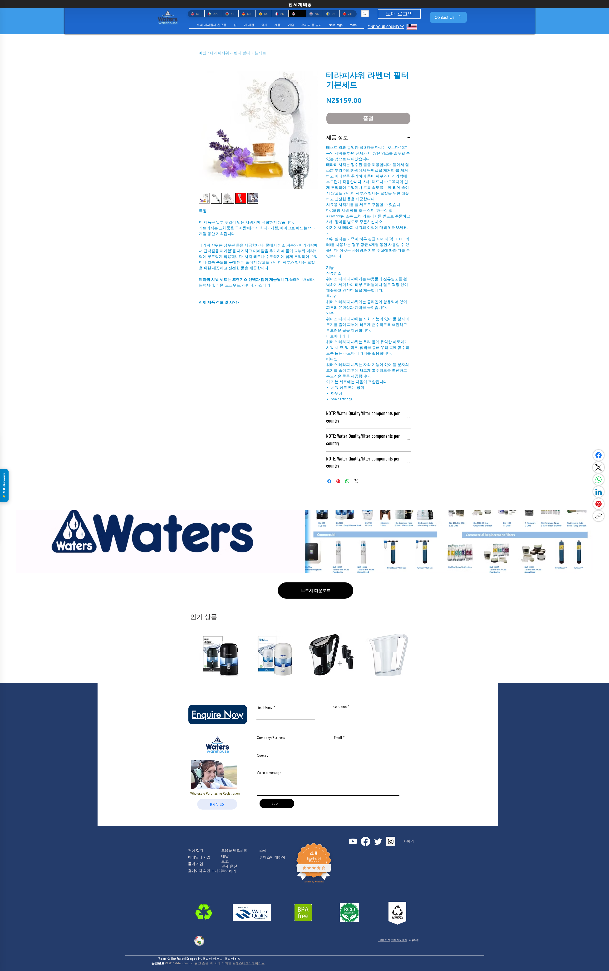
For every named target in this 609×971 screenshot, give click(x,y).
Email (338, 737)
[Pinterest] (598, 503)
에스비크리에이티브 (250, 963)
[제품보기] (222, 655)
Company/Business (271, 737)
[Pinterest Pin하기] (338, 481)
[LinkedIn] (598, 491)
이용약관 (414, 940)
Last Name (339, 706)
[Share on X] (356, 481)
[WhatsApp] (598, 479)
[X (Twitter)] (598, 467)
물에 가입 (384, 940)
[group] (304, 654)
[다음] (418, 654)
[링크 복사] (598, 516)
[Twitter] (378, 841)
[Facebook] (598, 455)
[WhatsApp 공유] (347, 481)
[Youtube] (353, 841)
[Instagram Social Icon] (390, 841)
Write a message (269, 772)
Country (262, 755)
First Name (264, 707)
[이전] (191, 654)
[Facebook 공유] (329, 481)
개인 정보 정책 (399, 940)
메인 (202, 53)
